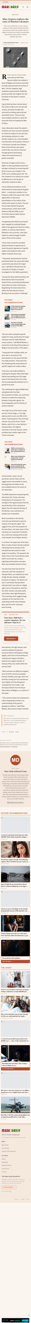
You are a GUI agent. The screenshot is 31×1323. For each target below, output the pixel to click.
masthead (14, 747)
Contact (4, 1172)
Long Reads (5, 1148)
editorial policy (19, 799)
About (4, 1159)
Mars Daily (5, 1145)
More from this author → (15, 802)
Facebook (11, 732)
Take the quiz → (11, 638)
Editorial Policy (7, 1165)
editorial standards (5, 747)
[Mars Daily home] (10, 7)
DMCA (27, 1199)
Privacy (16, 1199)
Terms (22, 1199)
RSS (10, 1191)
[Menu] (27, 7)
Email (17, 732)
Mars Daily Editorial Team (11, 43)
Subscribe (5, 2)
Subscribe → (9, 1187)
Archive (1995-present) (9, 1151)
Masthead (5, 1162)
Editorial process (24, 42)
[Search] (23, 7)
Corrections (5, 1169)
